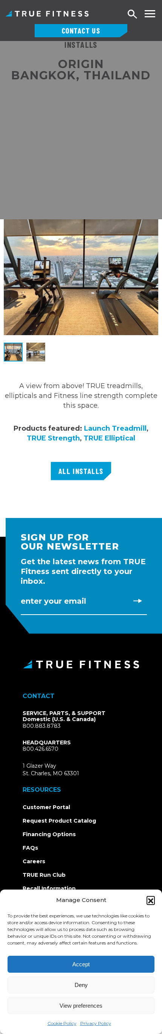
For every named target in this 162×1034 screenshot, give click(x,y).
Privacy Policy (95, 1023)
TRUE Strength (53, 438)
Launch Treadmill (115, 428)
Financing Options (49, 834)
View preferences (81, 1005)
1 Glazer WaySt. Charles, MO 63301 (60, 769)
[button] (150, 900)
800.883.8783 (42, 726)
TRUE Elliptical (109, 438)
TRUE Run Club (44, 875)
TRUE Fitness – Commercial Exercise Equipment (47, 14)
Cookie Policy (61, 1023)
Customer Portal (46, 807)
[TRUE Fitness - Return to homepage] (81, 664)
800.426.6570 (40, 749)
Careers (34, 861)
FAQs (30, 847)
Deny (81, 985)
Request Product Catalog (59, 820)
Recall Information (49, 888)
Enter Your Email (53, 601)
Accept (81, 964)
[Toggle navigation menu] (149, 13)
